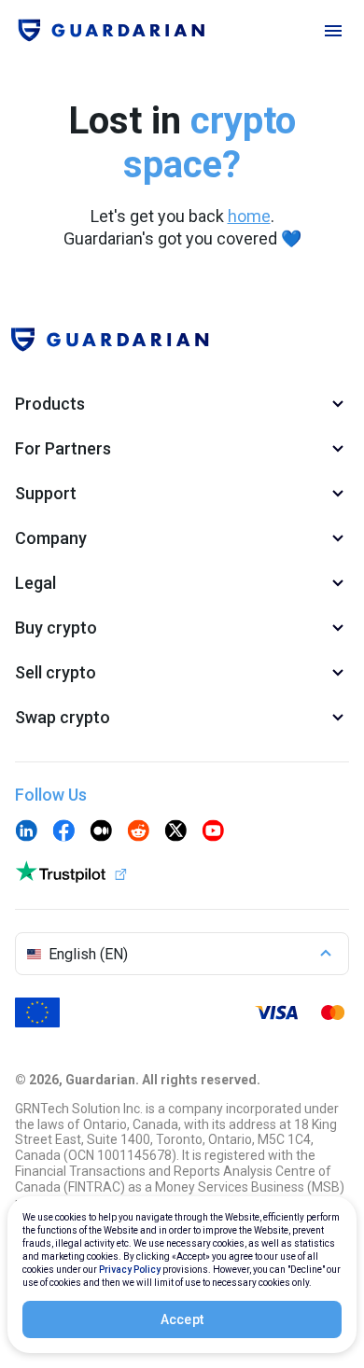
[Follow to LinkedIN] (26, 832)
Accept (182, 1319)
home (249, 216)
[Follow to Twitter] (175, 832)
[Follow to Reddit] (138, 832)
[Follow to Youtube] (213, 832)
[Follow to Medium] (101, 832)
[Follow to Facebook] (63, 832)
